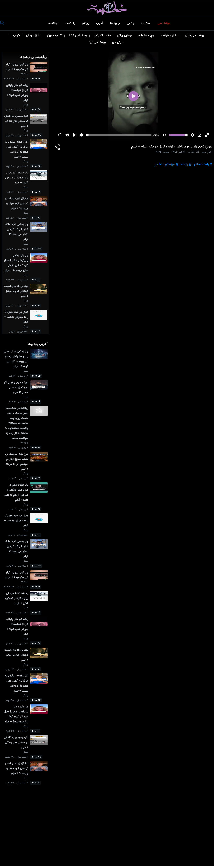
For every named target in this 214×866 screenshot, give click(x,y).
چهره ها (115, 23)
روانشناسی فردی (195, 35)
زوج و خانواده (146, 35)
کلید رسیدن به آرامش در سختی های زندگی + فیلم (16, 121)
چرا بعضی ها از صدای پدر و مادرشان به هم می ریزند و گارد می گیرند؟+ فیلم (16, 358)
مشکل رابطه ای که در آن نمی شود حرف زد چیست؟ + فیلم (16, 204)
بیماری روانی (125, 35)
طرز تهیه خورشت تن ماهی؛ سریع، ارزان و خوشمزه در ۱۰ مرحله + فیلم (16, 461)
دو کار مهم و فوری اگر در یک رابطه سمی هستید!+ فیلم (16, 387)
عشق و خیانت (170, 35)
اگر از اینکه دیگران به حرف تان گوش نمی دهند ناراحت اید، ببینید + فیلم (16, 149)
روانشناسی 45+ (78, 35)
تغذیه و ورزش (54, 35)
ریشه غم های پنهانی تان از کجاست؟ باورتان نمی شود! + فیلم (17, 92)
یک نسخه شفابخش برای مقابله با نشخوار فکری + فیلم (16, 178)
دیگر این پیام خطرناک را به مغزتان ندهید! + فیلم (16, 317)
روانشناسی (164, 23)
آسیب (100, 23)
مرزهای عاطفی (165, 164)
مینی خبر (118, 42)
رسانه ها (53, 23)
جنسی (131, 23)
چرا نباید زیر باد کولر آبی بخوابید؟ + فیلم (17, 66)
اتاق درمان (33, 35)
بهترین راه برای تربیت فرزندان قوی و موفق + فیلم (16, 291)
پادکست (70, 23)
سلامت (146, 23)
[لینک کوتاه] (57, 148)
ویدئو (86, 23)
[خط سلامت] (107, 8)
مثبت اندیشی (103, 35)
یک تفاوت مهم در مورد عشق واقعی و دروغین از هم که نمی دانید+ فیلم (16, 492)
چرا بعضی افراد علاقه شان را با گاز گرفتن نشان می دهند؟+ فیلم (16, 231)
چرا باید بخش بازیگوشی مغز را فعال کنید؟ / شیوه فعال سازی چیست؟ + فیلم (16, 262)
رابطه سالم (201, 164)
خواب (17, 35)
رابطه (184, 164)
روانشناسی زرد (98, 42)
